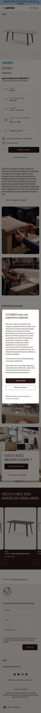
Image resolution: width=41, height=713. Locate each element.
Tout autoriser (20, 381)
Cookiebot (16, 398)
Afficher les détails (20, 387)
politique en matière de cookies (20, 368)
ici (28, 372)
